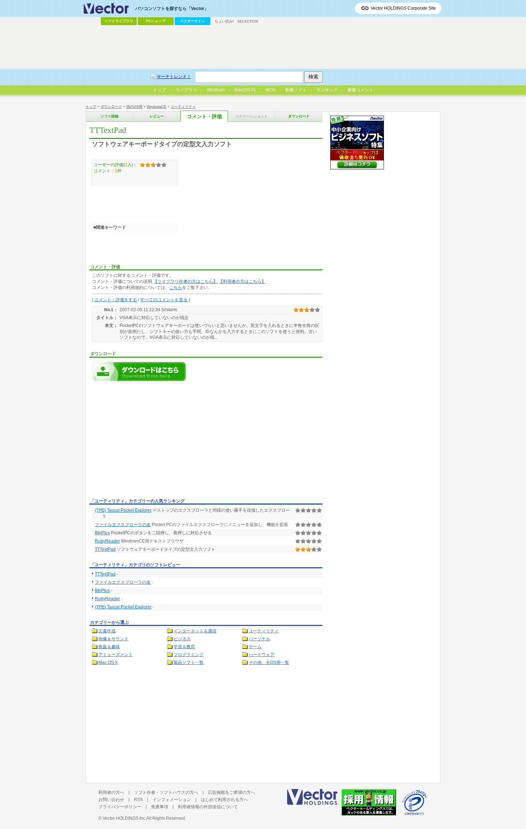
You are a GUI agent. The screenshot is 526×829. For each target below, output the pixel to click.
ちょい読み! (224, 21)
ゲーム (255, 646)
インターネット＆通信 (195, 630)
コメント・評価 (204, 116)
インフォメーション (171, 799)
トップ (91, 107)
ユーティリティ (183, 107)
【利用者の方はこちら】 (242, 281)
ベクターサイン (192, 21)
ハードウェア (261, 654)
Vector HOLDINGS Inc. (124, 818)
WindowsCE (156, 107)
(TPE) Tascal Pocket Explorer (123, 510)
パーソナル (259, 638)
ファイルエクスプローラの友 (123, 524)
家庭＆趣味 (109, 646)
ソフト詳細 (109, 116)
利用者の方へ (111, 792)
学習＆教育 (184, 646)
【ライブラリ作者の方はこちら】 (185, 281)
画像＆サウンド (113, 638)
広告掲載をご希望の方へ (231, 792)
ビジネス (182, 638)
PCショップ (155, 21)
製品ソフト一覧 (189, 662)
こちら (175, 287)
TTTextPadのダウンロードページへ (139, 371)
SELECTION (247, 21)
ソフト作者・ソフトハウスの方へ (166, 792)
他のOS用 (134, 107)
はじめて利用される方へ (224, 799)
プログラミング (189, 654)
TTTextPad (105, 549)
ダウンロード (111, 107)
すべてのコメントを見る (163, 299)
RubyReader (107, 541)
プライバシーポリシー (119, 806)
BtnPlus (102, 532)
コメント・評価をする (115, 299)
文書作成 (107, 630)
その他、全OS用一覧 (269, 662)
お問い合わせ (111, 799)
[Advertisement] (149, 442)
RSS (138, 799)
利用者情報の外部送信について (208, 806)
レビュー (157, 116)
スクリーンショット (251, 116)
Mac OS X (108, 662)
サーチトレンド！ (174, 76)
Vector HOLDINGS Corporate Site (403, 8)
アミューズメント (115, 654)
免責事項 (159, 806)
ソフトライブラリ (118, 21)
